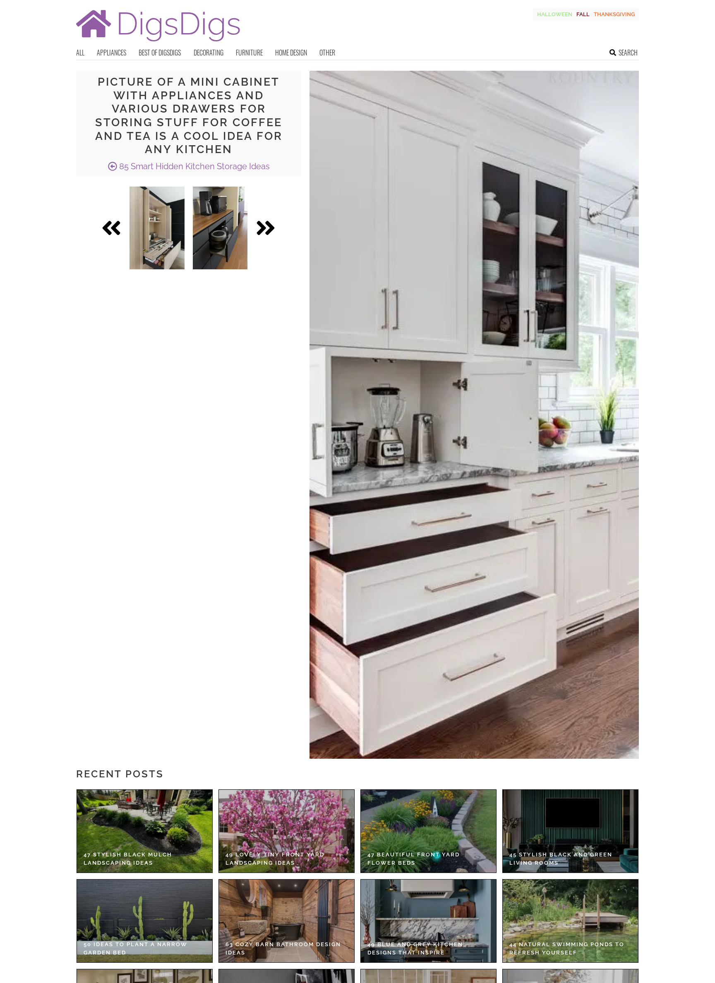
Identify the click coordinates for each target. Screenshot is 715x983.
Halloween (554, 14)
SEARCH (628, 53)
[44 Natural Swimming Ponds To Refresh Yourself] (570, 921)
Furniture (249, 53)
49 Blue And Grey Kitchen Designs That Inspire (415, 948)
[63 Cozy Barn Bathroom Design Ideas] (286, 921)
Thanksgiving (614, 14)
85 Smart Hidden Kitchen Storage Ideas (193, 166)
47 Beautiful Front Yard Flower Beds (413, 858)
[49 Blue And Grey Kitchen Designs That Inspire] (428, 921)
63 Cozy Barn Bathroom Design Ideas (283, 948)
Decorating (208, 53)
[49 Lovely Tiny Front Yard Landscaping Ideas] (286, 831)
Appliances (111, 53)
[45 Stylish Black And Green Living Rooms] (570, 831)
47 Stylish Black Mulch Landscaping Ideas (128, 858)
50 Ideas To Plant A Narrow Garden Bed (135, 948)
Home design (291, 53)
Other (327, 53)
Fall (583, 14)
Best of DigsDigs (160, 53)
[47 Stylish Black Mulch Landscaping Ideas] (144, 831)
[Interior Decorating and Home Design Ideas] (158, 42)
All (80, 53)
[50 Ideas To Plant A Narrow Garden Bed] (144, 921)
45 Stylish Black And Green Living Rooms (560, 858)
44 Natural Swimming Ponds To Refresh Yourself (566, 948)
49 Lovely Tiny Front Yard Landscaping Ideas (275, 858)
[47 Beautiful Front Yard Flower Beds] (428, 831)
